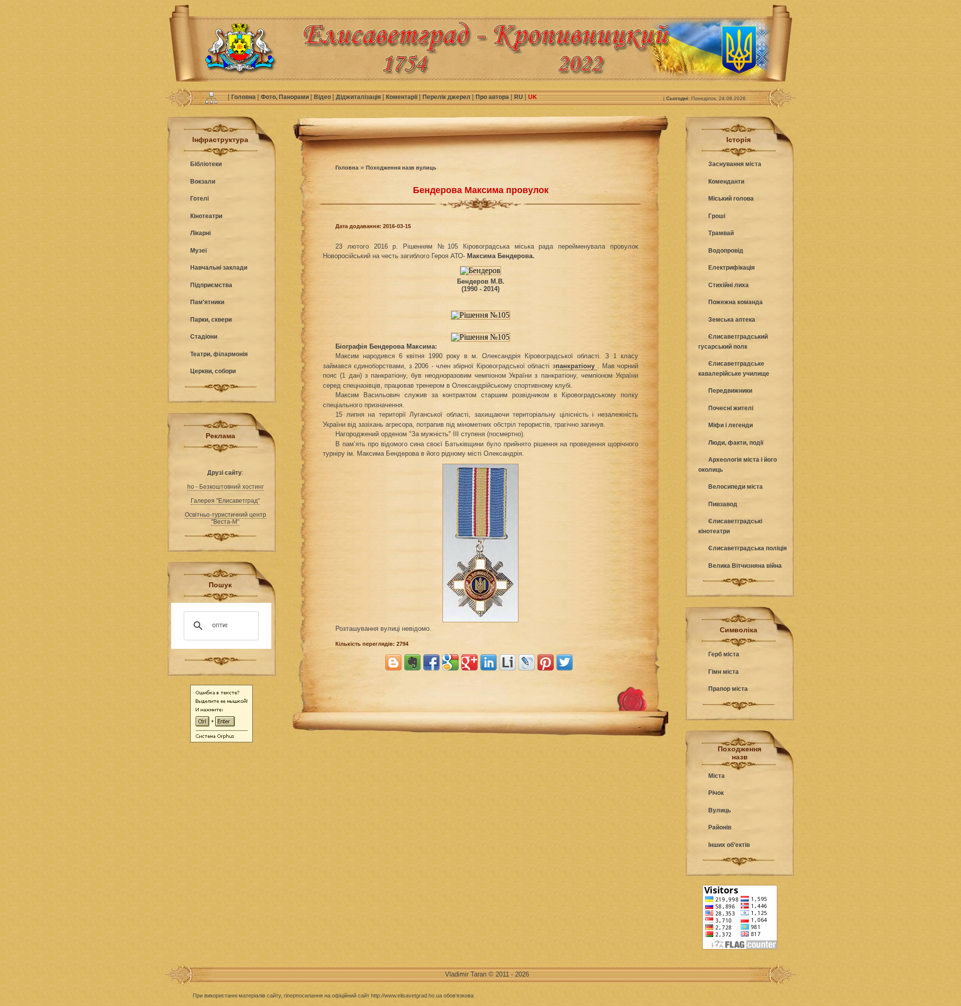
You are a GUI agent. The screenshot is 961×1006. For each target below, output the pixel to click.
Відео (323, 97)
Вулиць (719, 810)
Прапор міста (728, 688)
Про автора (493, 97)
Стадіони (203, 336)
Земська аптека (731, 319)
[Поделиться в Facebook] (431, 662)
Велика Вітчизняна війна (745, 565)
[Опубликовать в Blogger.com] (393, 662)
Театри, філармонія (219, 354)
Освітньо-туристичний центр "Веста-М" (225, 518)
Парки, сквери (211, 319)
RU (519, 97)
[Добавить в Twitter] (565, 662)
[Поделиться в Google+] (469, 662)
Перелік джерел (447, 97)
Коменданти (726, 181)
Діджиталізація (359, 97)
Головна (244, 97)
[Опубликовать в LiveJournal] (527, 662)
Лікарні (200, 233)
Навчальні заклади (218, 267)
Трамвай (721, 233)
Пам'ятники (207, 302)
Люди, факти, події (735, 442)
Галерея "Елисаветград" (225, 500)
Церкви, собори (213, 371)
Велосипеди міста (735, 486)
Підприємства (211, 285)
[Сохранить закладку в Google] (450, 662)
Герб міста (723, 654)
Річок (716, 792)
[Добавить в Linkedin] (488, 662)
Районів (719, 827)
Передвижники (730, 390)
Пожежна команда (735, 302)
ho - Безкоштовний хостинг (225, 486)
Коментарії (402, 97)
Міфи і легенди (730, 425)
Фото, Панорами (285, 97)
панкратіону (576, 366)
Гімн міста (723, 671)
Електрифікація (731, 267)
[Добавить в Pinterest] (546, 662)
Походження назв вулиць (401, 168)
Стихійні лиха (728, 285)
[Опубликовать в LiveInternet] (508, 662)
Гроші (716, 216)
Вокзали (202, 181)
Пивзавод (722, 504)
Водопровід (725, 250)
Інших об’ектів (729, 844)
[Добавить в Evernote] (412, 662)
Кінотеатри (206, 216)
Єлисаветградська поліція (747, 548)
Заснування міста (734, 164)
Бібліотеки (206, 164)
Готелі (199, 198)
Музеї (198, 250)
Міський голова (731, 198)
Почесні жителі (730, 408)
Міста (716, 775)
